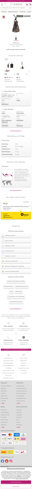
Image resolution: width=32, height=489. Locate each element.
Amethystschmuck (21, 388)
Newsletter (24, 370)
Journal (23, 373)
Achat (3, 113)
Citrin (17, 420)
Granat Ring (4, 422)
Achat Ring (4, 410)
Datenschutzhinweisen (20, 479)
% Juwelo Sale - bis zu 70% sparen (16, 296)
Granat (18, 422)
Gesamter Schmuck (6, 386)
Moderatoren (23, 361)
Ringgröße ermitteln (8, 378)
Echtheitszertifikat (8, 361)
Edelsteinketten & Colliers (22, 286)
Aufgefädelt (19, 120)
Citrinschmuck (20, 396)
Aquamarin (19, 415)
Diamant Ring (4, 420)
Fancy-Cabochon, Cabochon (7, 121)
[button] (2, 4)
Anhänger (3, 388)
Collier (18, 100)
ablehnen (19, 476)
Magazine (23, 365)
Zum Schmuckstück (15, 131)
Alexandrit (19, 410)
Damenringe (4, 396)
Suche (29, 7)
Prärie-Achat (20, 113)
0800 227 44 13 (8, 344)
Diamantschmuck (21, 398)
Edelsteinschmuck (13, 12)
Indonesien (19, 126)
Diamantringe (4, 398)
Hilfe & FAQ (8, 375)
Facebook (2, 461)
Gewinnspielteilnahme (8, 365)
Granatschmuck (20, 401)
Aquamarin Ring (5, 415)
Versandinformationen (8, 373)
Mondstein (19, 425)
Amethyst (18, 412)
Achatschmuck (20, 386)
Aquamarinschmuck (21, 391)
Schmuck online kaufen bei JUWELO (16, 281)
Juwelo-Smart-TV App (8, 370)
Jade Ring (3, 425)
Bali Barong (5, 104)
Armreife (3, 393)
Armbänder (4, 391)
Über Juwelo (23, 358)
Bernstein (18, 417)
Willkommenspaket (8, 363)
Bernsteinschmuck (21, 393)
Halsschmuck (18, 291)
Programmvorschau (23, 368)
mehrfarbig (5, 126)
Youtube (6, 461)
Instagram (10, 461)
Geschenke (22, 12)
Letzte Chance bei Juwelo (16, 301)
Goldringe (3, 401)
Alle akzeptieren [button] (16, 482)
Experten (23, 363)
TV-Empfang (8, 368)
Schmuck (4, 12)
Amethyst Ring (5, 412)
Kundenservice (8, 358)
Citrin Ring (3, 417)
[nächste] (29, 71)
